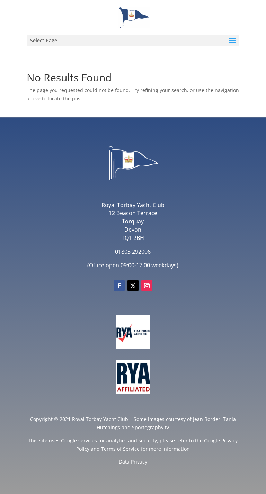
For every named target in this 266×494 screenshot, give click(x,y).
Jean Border (206, 419)
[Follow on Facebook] (119, 285)
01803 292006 (133, 251)
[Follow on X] (133, 285)
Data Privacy (133, 461)
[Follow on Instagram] (146, 285)
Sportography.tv (150, 427)
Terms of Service (120, 449)
